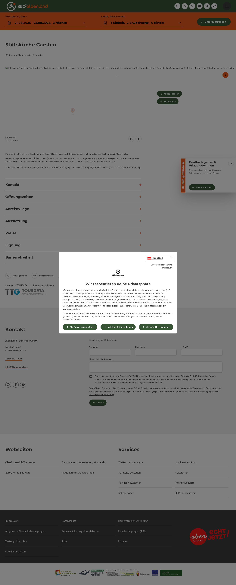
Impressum (166, 267)
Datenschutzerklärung (161, 264)
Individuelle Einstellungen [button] (120, 327)
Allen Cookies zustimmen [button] (158, 327)
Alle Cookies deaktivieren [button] (82, 327)
